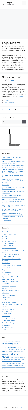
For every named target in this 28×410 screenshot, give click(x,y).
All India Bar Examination (9, 234)
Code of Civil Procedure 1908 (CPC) (12, 265)
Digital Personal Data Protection (10, 276)
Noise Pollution (6, 316)
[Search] (24, 122)
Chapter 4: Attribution (8, 256)
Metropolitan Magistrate (8, 309)
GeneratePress (20, 408)
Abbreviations (6, 232)
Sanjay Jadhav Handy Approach (11, 323)
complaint (9, 345)
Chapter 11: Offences (7, 245)
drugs (19, 347)
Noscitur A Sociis (11, 77)
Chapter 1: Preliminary (8, 243)
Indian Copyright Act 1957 (9, 286)
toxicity (23, 367)
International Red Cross (6, 361)
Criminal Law (5, 274)
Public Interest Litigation (8, 318)
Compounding (14, 345)
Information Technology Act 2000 (11, 290)
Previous (5, 110)
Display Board (11, 347)
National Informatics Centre (13, 363)
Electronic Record (9, 349)
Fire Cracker (21, 351)
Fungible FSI (5, 185)
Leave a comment (9, 102)
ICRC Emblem (16, 357)
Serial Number (6, 367)
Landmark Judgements (8, 295)
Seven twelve (11, 367)
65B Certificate (4, 341)
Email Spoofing (16, 349)
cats (21, 343)
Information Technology (20, 359)
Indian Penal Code (7, 359)
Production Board (9, 365)
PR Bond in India (6, 220)
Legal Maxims (7, 100)
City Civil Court (6, 263)
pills (5, 365)
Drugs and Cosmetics (8, 279)
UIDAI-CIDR (4, 368)
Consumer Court (6, 267)
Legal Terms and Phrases (9, 302)
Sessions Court (6, 325)
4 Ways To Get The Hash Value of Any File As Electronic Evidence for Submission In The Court (13, 201)
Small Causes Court (7, 327)
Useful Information (7, 329)
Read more (21, 96)
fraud (24, 351)
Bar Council (5, 236)
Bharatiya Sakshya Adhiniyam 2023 (14, 341)
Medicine (4, 306)
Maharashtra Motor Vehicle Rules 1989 (12, 304)
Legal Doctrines (6, 297)
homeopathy (12, 357)
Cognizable (6, 345)
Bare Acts (4, 238)
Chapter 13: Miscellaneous (9, 248)
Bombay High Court (11, 343)
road (3, 367)
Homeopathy (5, 283)
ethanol (17, 351)
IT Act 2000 (15, 361)
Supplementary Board (18, 367)
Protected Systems (16, 365)
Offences (19, 363)
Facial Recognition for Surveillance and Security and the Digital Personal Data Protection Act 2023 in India (12, 171)
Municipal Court (6, 313)
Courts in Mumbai (7, 272)
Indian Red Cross (13, 359)
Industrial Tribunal (7, 288)
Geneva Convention (5, 354)
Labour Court (5, 293)
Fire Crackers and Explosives (10, 281)
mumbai (5, 363)
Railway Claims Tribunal (8, 320)
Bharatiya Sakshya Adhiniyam (10, 241)
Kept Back (19, 361)
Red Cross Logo (22, 365)
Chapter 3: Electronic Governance (11, 254)
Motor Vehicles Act (7, 311)
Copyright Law (6, 270)
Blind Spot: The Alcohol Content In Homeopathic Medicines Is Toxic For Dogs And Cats (13, 181)
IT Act (11, 361)
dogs (17, 347)
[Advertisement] (14, 23)
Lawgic (9, 3)
